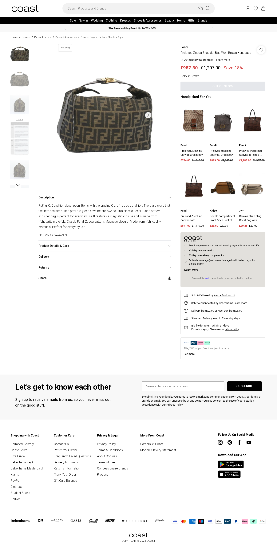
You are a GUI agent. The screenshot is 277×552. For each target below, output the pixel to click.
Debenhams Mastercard (27, 468)
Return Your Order (65, 450)
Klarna (15, 474)
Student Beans (20, 493)
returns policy (232, 329)
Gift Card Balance (65, 480)
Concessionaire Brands (112, 468)
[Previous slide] (64, 28)
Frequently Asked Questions (72, 456)
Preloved (26, 37)
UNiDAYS (16, 499)
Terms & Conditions (110, 450)
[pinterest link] (230, 442)
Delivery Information (67, 462)
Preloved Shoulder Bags (111, 37)
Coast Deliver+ (20, 450)
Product (102, 474)
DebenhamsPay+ (22, 462)
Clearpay (16, 487)
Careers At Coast (151, 444)
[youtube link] (249, 442)
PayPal (15, 480)
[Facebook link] (239, 442)
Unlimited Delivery (22, 444)
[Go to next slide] (148, 115)
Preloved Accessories (66, 37)
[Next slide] (212, 28)
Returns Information (67, 468)
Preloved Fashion (42, 37)
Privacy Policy (106, 444)
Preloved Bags (88, 37)
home (15, 37)
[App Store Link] (231, 469)
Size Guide (18, 456)
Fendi (184, 47)
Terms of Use (106, 462)
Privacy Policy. (174, 404)
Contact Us (61, 444)
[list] (104, 115)
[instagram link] (220, 442)
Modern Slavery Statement (158, 450)
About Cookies (107, 456)
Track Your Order (65, 474)
